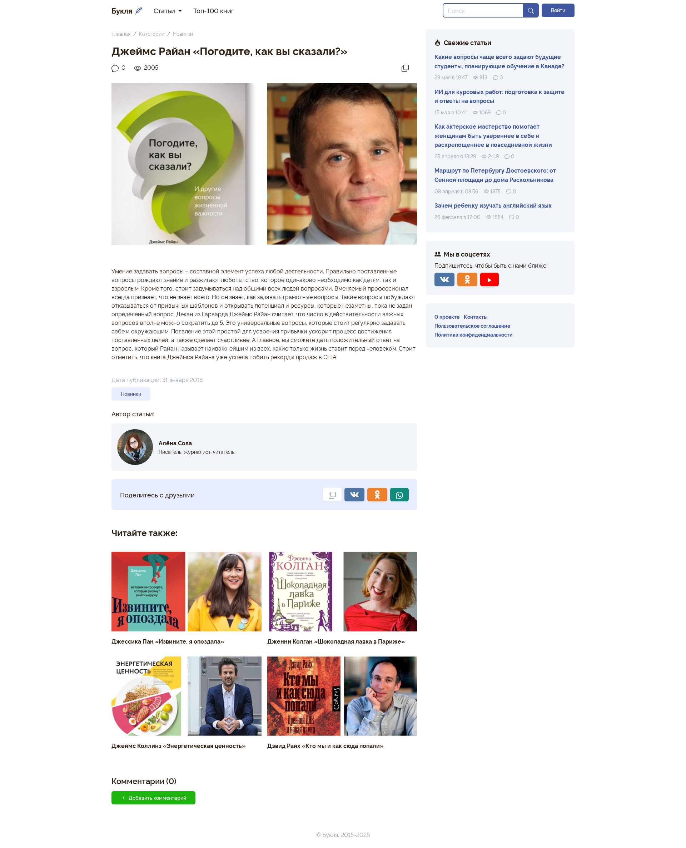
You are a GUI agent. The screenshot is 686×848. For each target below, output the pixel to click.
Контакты (476, 316)
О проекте (446, 316)
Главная (120, 33)
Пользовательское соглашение (472, 325)
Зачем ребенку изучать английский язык (493, 205)
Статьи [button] (165, 10)
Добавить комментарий (157, 797)
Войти (558, 10)
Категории (151, 33)
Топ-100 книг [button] (213, 10)
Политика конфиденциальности (473, 334)
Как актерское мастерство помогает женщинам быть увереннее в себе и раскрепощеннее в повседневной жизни (493, 135)
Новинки (183, 33)
